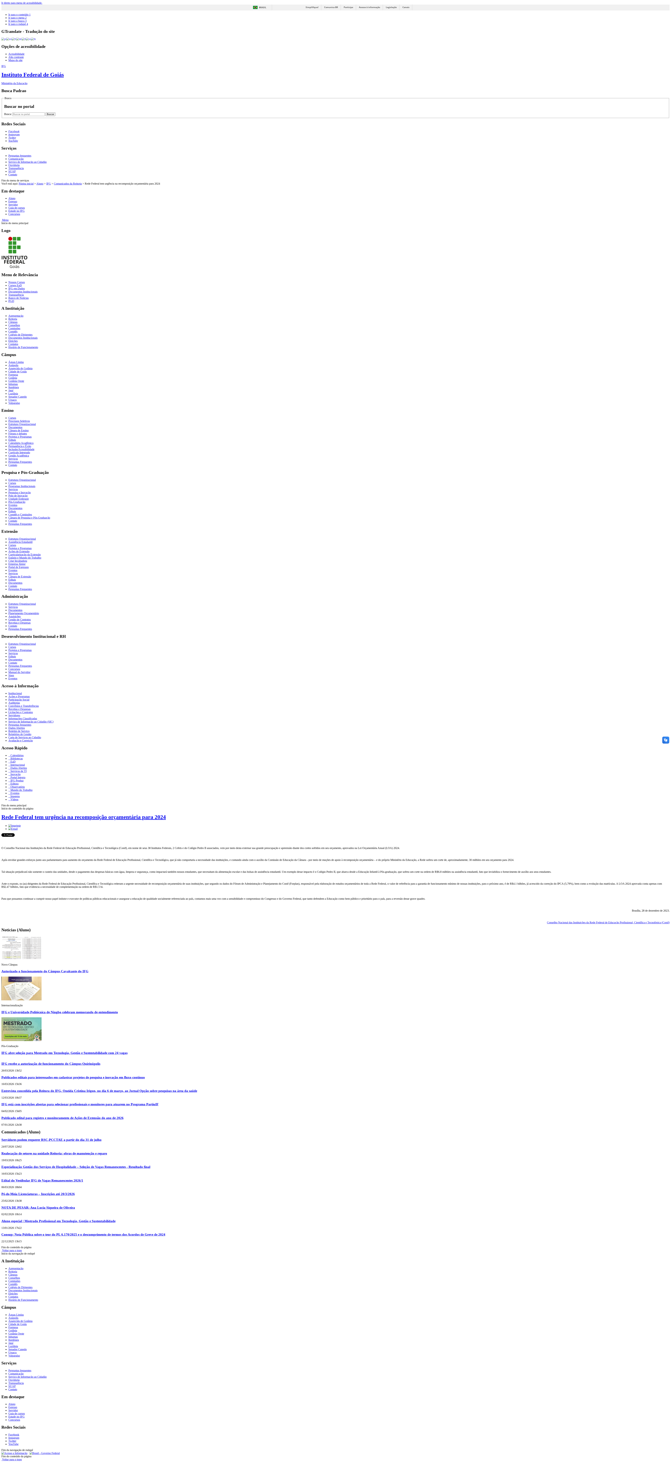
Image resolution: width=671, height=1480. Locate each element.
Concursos (14, 214)
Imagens (15, 796)
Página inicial (26, 183)
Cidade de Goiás (17, 371)
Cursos (12, 417)
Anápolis (13, 365)
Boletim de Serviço (19, 731)
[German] (19, 38)
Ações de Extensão (19, 551)
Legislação (391, 7)
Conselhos (14, 325)
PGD (11, 301)
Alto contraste (16, 57)
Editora (14, 783)
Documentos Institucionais (23, 291)
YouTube (13, 1444)
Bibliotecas (16, 758)
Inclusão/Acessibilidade (21, 449)
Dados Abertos (16, 727)
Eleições (13, 340)
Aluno (39, 183)
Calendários (17, 755)
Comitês (12, 331)
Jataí (10, 390)
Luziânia (13, 393)
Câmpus (12, 322)
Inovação (15, 774)
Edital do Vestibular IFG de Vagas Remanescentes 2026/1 (42, 1180)
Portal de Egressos (18, 567)
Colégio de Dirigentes (20, 334)
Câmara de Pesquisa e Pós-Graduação (29, 517)
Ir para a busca (17, 20)
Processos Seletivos (19, 421)
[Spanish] (28, 38)
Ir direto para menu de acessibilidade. (21, 2)
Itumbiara (13, 387)
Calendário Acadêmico (21, 443)
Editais (12, 439)
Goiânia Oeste (16, 380)
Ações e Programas (19, 696)
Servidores (14, 715)
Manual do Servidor (19, 672)
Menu (5, 219)
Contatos (13, 344)
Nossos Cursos (16, 282)
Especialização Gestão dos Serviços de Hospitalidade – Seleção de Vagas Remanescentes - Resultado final (75, 1167)
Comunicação (16, 158)
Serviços (13, 458)
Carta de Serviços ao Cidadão (24, 737)
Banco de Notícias (18, 297)
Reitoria (12, 318)
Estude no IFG (16, 210)
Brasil (262, 7)
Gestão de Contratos (19, 619)
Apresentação (15, 315)
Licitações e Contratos (20, 712)
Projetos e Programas (20, 436)
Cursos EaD (15, 285)
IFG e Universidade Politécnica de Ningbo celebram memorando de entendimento (59, 1012)
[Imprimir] (14, 825)
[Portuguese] (3, 38)
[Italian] (24, 38)
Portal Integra (17, 777)
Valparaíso (14, 403)
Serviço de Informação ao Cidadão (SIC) (30, 721)
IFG (48, 183)
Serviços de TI (18, 771)
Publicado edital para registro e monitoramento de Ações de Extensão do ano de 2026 (62, 1118)
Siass (11, 675)
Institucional (15, 693)
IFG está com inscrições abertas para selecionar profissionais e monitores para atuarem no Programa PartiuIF (80, 1104)
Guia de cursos (16, 207)
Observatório (17, 786)
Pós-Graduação (16, 501)
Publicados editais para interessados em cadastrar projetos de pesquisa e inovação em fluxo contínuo (73, 1077)
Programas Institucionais (21, 486)
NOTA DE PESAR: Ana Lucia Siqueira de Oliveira (38, 1207)
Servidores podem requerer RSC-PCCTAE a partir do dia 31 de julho (51, 1140)
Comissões (14, 328)
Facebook (13, 1434)
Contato (12, 174)
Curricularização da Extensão (24, 554)
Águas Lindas (16, 362)
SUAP (12, 171)
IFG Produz (17, 780)
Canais (405, 7)
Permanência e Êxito (19, 446)
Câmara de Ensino (18, 430)
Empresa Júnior (17, 563)
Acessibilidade (16, 53)
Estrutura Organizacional (22, 424)
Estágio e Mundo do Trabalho (24, 557)
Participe (348, 7)
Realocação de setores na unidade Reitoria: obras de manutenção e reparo (54, 1153)
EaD (13, 761)
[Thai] (33, 38)
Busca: (8, 114)
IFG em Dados (16, 288)
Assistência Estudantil (20, 541)
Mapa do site (15, 60)
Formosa (13, 374)
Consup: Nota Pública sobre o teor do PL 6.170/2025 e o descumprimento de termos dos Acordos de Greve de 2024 (83, 1234)
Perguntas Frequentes (20, 461)
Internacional (17, 764)
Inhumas (13, 384)
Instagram (13, 1437)
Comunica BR (331, 7)
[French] (14, 38)
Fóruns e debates (17, 433)
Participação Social (18, 699)
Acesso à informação (369, 7)
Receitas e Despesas (19, 622)
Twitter (12, 1440)
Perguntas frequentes (19, 155)
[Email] (13, 828)
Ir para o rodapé (18, 24)
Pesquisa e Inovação (19, 492)
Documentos (15, 427)
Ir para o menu (17, 17)
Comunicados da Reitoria (68, 183)
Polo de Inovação (18, 495)
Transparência (16, 168)
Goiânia (12, 377)
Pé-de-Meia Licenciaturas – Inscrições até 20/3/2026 (38, 1194)
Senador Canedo (17, 396)
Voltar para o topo (11, 1250)
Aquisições (14, 616)
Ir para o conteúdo (19, 14)
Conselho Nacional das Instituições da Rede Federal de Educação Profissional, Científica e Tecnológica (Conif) (608, 922)
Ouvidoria (14, 165)
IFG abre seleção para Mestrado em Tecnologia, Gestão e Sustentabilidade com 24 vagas (64, 1053)
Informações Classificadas (22, 718)
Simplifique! (312, 7)
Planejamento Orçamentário (23, 613)
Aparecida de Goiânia (20, 368)
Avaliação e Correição (20, 740)
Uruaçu (12, 399)
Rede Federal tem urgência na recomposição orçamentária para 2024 (83, 817)
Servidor (13, 204)
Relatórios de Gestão (19, 734)
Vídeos (14, 799)
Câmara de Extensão (19, 576)
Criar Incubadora (17, 560)
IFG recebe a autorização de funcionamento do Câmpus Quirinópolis (50, 1064)
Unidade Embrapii (18, 498)
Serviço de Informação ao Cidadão (27, 161)
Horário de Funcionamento (23, 347)
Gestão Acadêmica (18, 455)
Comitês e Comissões (20, 514)
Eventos (12, 505)
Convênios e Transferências (23, 705)
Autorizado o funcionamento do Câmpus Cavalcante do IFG (44, 971)
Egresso (12, 201)
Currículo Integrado (19, 452)
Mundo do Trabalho (21, 790)
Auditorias (14, 702)
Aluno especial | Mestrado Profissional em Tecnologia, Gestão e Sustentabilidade (58, 1221)
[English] (9, 38)
